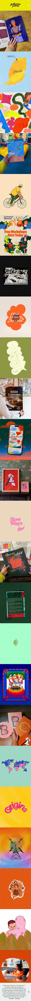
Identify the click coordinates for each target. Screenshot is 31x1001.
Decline (17, 998)
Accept (11, 998)
